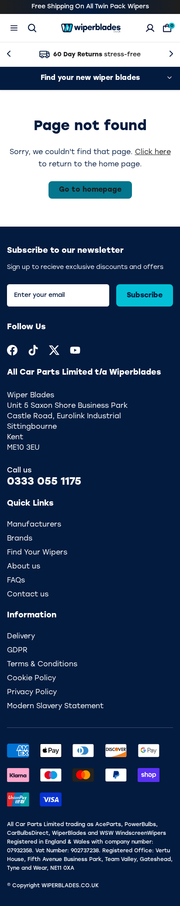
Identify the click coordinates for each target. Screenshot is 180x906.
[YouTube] (75, 350)
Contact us (27, 594)
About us (23, 566)
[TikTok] (33, 350)
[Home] (91, 28)
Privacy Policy (32, 692)
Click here (153, 152)
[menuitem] (12, 350)
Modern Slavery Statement (55, 706)
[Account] (150, 28)
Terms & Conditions (42, 664)
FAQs (16, 580)
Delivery (21, 636)
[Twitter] (54, 350)
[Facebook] (12, 350)
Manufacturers (34, 524)
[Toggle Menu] (14, 28)
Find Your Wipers (37, 552)
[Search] (32, 28)
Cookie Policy (31, 678)
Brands (19, 538)
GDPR (17, 650)
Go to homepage (90, 189)
